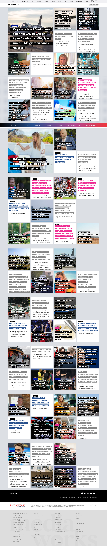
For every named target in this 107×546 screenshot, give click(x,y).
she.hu (77, 518)
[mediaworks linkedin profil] (95, 505)
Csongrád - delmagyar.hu (18, 522)
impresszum (89, 497)
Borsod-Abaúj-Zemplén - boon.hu (20, 520)
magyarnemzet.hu (38, 524)
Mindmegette (25, 1)
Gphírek (59, 1)
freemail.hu (78, 526)
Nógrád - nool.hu (17, 536)
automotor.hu (58, 517)
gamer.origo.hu (58, 520)
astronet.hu (57, 515)
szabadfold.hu (37, 526)
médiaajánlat (94, 497)
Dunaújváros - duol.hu (18, 524)
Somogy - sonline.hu (17, 538)
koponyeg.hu (79, 527)
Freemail (46, 1)
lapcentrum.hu (79, 531)
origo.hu (36, 529)
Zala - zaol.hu (37, 516)
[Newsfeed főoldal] (13, 493)
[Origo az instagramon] (88, 493)
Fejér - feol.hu (16, 526)
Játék (87, 1)
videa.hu (78, 529)
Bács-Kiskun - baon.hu (18, 515)
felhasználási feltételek (74, 497)
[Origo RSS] (94, 493)
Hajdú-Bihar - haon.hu (18, 529)
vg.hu (35, 537)
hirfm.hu (78, 540)
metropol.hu (79, 515)
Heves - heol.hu (16, 531)
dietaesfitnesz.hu (59, 529)
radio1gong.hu (79, 538)
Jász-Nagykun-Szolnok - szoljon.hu (21, 533)
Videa (32, 1)
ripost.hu (78, 513)
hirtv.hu (35, 527)
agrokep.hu (36, 538)
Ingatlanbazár (79, 1)
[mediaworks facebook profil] (91, 505)
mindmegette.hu (58, 526)
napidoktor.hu (58, 524)
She (65, 1)
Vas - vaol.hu (37, 513)
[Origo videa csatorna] (91, 493)
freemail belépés (94, 4)
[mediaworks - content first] (17, 505)
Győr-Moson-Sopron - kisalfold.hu (20, 527)
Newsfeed (39, 1)
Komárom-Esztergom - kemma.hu (20, 534)
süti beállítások (83, 497)
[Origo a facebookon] (82, 493)
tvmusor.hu (57, 534)
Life (18, 1)
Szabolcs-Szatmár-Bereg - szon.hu (21, 539)
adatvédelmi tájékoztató (64, 497)
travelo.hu (57, 527)
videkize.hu (57, 533)
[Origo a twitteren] (85, 493)
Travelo (53, 1)
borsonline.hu (58, 542)
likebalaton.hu (58, 522)
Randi (71, 1)
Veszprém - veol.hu (38, 515)
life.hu (77, 516)
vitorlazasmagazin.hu (60, 531)
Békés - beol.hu (16, 519)
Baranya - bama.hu (17, 517)
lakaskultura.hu (58, 519)
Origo (13, 1)
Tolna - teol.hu (16, 541)
